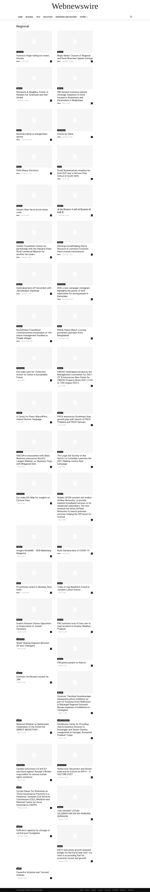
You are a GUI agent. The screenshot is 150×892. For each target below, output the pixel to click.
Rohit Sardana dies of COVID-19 (73, 550)
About (81, 890)
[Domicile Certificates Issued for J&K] (34, 672)
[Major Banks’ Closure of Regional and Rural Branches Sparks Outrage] (75, 41)
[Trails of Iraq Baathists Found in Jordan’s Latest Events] (75, 573)
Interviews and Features (66, 17)
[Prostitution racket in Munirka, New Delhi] (34, 573)
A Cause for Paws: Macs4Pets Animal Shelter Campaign (31, 418)
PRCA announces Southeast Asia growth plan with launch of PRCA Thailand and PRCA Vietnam (74, 419)
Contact (93, 890)
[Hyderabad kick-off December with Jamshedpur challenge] (34, 274)
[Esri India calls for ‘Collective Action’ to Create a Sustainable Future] (34, 358)
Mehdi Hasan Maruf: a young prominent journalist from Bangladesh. (71, 333)
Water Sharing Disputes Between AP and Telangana (32, 644)
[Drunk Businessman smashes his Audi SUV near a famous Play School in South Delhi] (75, 156)
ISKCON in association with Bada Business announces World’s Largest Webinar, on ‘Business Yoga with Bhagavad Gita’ (34, 459)
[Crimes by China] (75, 120)
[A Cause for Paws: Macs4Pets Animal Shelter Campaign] (34, 402)
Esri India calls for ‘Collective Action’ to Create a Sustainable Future (31, 375)
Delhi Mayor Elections (27, 170)
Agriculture (20, 242)
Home (20, 17)
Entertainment (62, 765)
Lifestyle (19, 413)
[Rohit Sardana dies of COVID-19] (75, 536)
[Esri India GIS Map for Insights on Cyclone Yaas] (34, 483)
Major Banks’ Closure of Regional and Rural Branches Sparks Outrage (75, 57)
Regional (19, 88)
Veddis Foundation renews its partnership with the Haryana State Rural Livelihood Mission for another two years (34, 250)
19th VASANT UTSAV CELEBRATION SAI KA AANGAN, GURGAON (74, 813)
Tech (38, 17)
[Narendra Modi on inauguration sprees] (34, 120)
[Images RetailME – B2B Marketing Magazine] (34, 536)
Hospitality (20, 52)
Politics (19, 130)
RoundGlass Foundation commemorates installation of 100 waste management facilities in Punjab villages (34, 334)
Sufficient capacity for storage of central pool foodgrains (33, 831)
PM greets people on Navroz (71, 662)
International (61, 130)
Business (29, 17)
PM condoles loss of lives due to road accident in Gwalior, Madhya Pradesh (74, 626)
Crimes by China (65, 134)
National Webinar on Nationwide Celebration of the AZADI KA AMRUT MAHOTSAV (32, 727)
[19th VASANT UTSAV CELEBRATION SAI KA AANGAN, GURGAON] (75, 797)
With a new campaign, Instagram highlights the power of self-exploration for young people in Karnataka (73, 292)
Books (59, 326)
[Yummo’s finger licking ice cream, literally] (34, 41)
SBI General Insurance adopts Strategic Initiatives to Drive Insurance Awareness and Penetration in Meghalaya (72, 96)
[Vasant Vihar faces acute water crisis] (34, 195)
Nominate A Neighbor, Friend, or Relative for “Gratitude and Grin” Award (32, 95)
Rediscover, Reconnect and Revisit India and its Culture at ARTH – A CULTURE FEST (74, 771)
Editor (18, 61)
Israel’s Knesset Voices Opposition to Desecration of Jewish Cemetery (33, 626)
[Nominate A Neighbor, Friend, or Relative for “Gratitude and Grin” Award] (34, 78)
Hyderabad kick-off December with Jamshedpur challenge (33, 289)
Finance (60, 583)
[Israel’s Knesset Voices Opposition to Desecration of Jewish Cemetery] (34, 609)
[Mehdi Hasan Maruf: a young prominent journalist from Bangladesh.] (75, 316)
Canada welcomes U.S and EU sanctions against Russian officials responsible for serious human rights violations (33, 772)
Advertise (123, 890)
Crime (59, 166)
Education (47, 17)
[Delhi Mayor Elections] (34, 156)
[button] (131, 17)
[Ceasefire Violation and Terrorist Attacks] (34, 868)
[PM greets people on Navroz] (75, 648)
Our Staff (107, 890)
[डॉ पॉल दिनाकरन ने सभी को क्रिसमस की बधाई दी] (75, 195)
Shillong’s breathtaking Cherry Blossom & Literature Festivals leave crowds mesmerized (73, 249)
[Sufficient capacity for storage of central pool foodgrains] (34, 826)
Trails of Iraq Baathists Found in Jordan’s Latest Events (73, 588)
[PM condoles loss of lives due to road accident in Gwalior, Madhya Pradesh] (75, 609)
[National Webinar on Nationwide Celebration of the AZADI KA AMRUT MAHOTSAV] (34, 720)
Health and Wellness (63, 720)
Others (83, 17)
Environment (20, 368)
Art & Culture (61, 284)
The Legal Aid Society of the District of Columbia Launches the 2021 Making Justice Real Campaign (74, 459)
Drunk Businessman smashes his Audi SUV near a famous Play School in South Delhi (73, 173)
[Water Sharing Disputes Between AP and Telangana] (34, 638)
